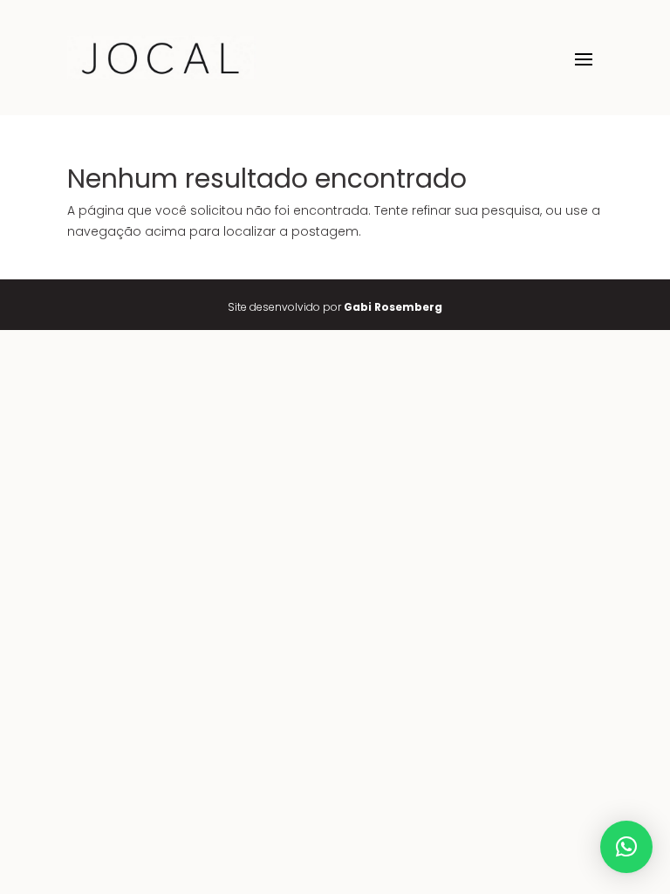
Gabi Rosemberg (393, 306)
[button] (626, 847)
